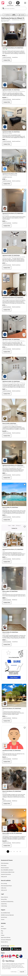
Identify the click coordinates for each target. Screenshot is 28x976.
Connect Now (6, 60)
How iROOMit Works (5, 912)
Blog (2, 930)
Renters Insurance (5, 867)
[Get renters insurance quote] (14, 665)
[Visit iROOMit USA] (2, 957)
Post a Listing (4, 883)
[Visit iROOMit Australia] (20, 957)
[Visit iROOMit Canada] (6, 957)
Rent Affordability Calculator (7, 869)
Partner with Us (4, 941)
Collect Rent (3, 887)
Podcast (2, 935)
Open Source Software (5, 937)
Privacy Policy (4, 899)
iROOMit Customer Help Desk (7, 915)
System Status (4, 917)
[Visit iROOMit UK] (9, 957)
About (2, 926)
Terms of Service (4, 897)
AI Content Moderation (6, 939)
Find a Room (3, 865)
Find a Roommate (4, 863)
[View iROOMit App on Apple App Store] (5, 950)
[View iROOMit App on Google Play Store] (16, 950)
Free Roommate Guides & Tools (7, 872)
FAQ (2, 933)
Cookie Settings (4, 905)
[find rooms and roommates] (14, 3)
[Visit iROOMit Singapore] (13, 957)
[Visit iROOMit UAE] (17, 957)
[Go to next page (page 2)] (20, 851)
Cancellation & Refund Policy (7, 901)
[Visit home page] (2, 3)
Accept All (22, 971)
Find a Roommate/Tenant (6, 885)
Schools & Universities (6, 874)
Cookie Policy (4, 903)
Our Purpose (3, 928)
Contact (2, 919)
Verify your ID (4, 876)
